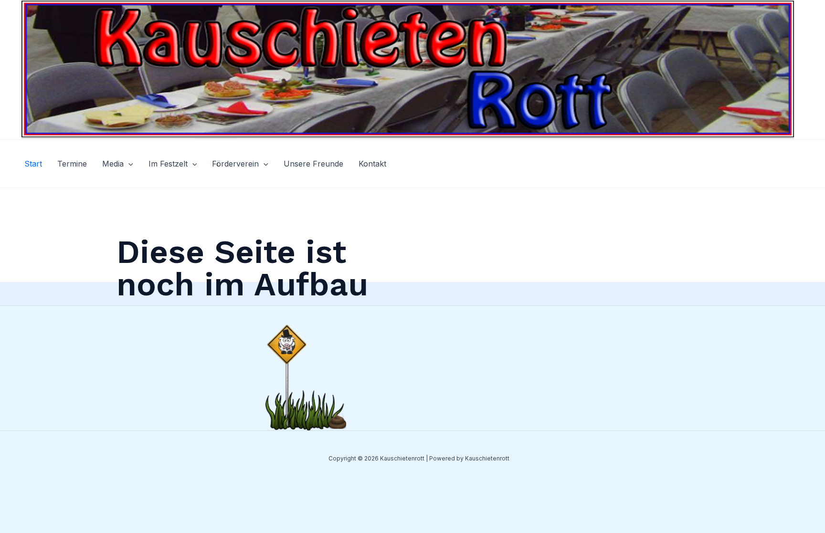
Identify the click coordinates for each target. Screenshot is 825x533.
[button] (128, 164)
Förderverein (235, 163)
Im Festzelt (168, 163)
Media (113, 163)
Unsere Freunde (313, 163)
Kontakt (372, 163)
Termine (72, 163)
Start (33, 163)
